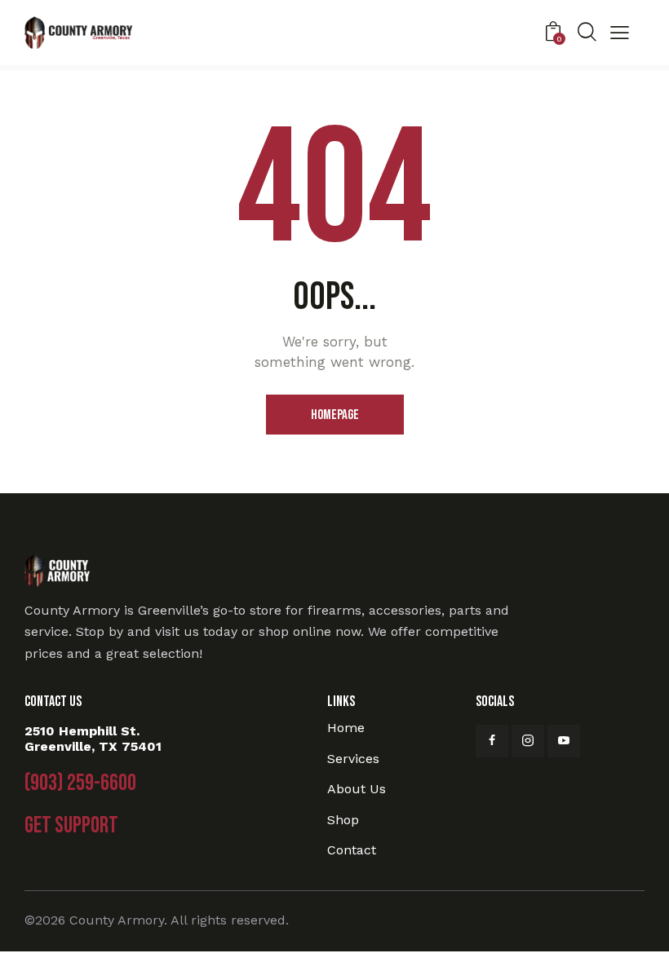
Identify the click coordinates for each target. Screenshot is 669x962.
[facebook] (492, 741)
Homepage (335, 415)
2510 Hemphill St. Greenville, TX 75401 (93, 738)
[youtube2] (563, 741)
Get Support (71, 826)
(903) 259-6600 (80, 783)
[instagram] (528, 741)
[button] (619, 34)
